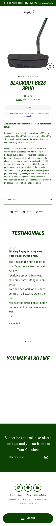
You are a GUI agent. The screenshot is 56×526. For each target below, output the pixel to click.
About (29, 495)
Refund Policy (13, 499)
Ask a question (10, 199)
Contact (21, 495)
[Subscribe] (46, 457)
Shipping (19, 99)
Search (12, 495)
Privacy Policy (27, 499)
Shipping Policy (40, 495)
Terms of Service (41, 499)
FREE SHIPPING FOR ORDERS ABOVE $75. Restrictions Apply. (28, 3)
